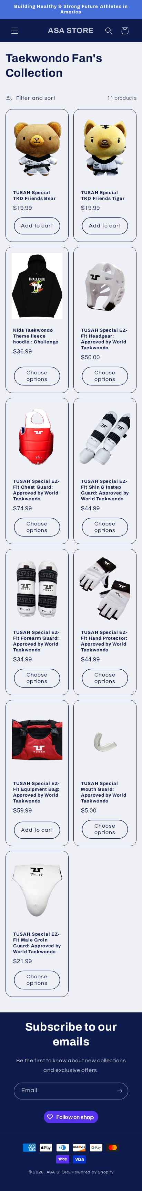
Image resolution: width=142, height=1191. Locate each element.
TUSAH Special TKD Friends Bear (34, 195)
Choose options (37, 376)
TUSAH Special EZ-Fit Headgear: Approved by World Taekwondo (104, 339)
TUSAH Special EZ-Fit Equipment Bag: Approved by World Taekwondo (36, 792)
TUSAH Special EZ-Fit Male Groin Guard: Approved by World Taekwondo (37, 943)
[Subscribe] (120, 1091)
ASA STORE (59, 1172)
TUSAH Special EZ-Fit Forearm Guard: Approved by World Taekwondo (36, 641)
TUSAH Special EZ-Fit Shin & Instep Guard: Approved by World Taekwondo (105, 490)
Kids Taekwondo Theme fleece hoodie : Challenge (36, 336)
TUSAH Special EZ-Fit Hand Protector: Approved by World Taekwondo (104, 641)
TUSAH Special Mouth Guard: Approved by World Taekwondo (103, 792)
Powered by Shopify (92, 1172)
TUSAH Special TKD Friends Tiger (102, 195)
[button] (14, 31)
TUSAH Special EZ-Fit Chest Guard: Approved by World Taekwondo (36, 490)
